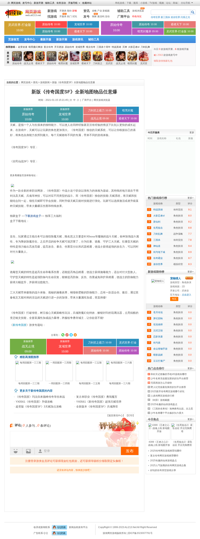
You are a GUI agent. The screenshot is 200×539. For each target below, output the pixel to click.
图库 (135, 3)
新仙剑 (156, 221)
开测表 (62, 10)
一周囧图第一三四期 (59, 383)
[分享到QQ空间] (75, 334)
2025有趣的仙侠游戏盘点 (164, 404)
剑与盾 (156, 342)
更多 (191, 132)
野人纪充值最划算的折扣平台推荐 (168, 387)
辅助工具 (49, 3)
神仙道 (156, 246)
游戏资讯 (78, 39)
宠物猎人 (175, 278)
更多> (191, 197)
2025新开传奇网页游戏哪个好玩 (167, 391)
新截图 (106, 10)
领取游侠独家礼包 (163, 60)
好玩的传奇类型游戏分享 (163, 470)
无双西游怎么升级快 (161, 382)
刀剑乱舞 (145, 47)
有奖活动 (61, 3)
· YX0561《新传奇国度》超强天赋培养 (97, 401)
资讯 (86, 11)
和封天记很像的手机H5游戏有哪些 (169, 374)
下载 (129, 3)
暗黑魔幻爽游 (36, 47)
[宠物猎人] (157, 282)
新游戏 (52, 11)
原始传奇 (69, 47)
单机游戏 (119, 3)
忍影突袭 (158, 336)
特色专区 (137, 16)
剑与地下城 (159, 252)
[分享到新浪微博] (67, 334)
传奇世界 (155, 17)
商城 (175, 3)
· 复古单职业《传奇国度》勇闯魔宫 (95, 396)
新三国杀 (165, 17)
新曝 (74, 10)
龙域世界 (80, 47)
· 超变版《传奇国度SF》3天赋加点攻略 (38, 406)
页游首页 (14, 39)
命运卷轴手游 (160, 348)
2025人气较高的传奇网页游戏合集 (168, 465)
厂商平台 (123, 16)
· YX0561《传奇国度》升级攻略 (33, 401)
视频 (161, 3)
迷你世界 (175, 17)
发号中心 (27, 3)
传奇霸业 (158, 258)
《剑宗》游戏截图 (160, 400)
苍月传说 (158, 312)
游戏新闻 (45, 82)
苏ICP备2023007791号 (140, 533)
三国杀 (156, 240)
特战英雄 (116, 47)
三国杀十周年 (103, 47)
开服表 (62, 16)
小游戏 (143, 3)
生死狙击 (158, 227)
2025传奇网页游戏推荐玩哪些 (165, 450)
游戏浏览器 (138, 10)
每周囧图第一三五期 (89, 383)
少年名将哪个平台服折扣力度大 (167, 413)
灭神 (124, 47)
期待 (69, 10)
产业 (99, 10)
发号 (86, 16)
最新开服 (46, 39)
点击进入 (186, 294)
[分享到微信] (62, 334)
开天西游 (59, 47)
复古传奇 (48, 47)
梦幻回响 (158, 318)
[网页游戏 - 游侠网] (23, 13)
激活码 (100, 16)
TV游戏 (153, 3)
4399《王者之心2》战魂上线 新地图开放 (159, 443)
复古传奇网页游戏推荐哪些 (164, 455)
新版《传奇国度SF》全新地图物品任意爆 (73, 82)
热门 (69, 16)
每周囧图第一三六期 (119, 383)
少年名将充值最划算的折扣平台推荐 (169, 378)
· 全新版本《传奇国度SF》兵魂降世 (96, 406)
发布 (130, 451)
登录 (47, 450)
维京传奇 (90, 47)
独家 (94, 16)
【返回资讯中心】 (115, 415)
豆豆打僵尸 (159, 361)
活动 (107, 16)
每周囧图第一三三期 (28, 383)
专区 (174, 298)
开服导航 (73, 3)
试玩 (74, 16)
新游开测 (38, 3)
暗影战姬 (158, 354)
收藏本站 (87, 3)
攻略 (94, 10)
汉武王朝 (158, 330)
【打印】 (130, 415)
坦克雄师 (158, 324)
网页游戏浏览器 (102, 100)
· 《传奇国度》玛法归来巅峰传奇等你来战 (39, 396)
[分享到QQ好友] (71, 334)
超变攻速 (22, 47)
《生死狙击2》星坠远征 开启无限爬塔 (182, 443)
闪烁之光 (185, 17)
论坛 (168, 3)
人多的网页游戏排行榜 (162, 395)
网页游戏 (16, 3)
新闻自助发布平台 (78, 527)
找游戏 (52, 16)
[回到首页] (8, 3)
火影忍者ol (133, 47)
